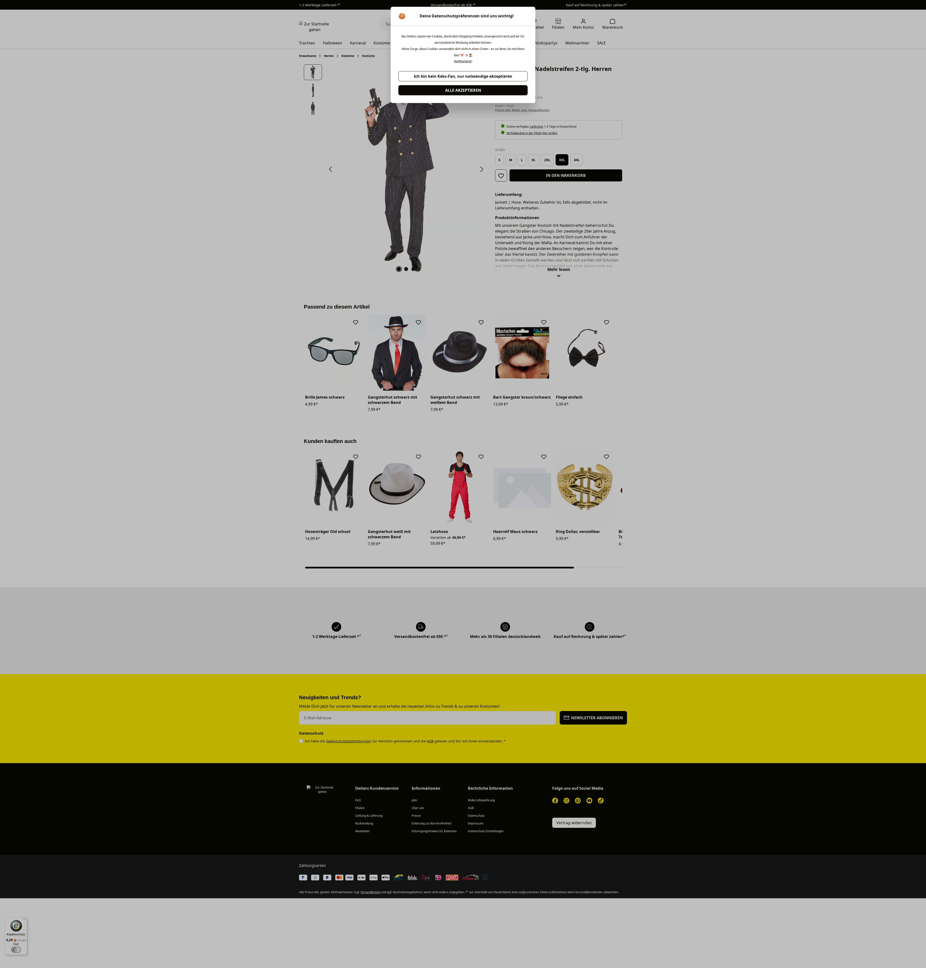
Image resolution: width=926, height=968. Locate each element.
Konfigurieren (463, 61)
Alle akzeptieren (463, 90)
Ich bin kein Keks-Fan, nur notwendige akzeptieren (463, 76)
